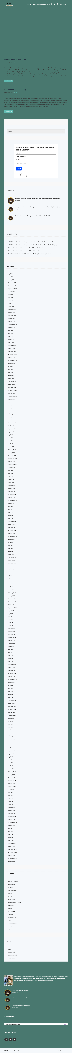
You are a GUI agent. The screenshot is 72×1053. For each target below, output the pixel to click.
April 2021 (10, 443)
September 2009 (12, 858)
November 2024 (12, 318)
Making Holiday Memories (15, 59)
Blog (61, 1050)
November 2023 (12, 354)
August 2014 (11, 682)
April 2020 (11, 479)
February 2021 (12, 449)
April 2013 (10, 730)
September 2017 (12, 572)
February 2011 (11, 807)
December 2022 (12, 387)
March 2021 (11, 446)
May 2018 (10, 548)
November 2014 (12, 673)
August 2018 (11, 539)
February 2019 (12, 521)
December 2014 (12, 670)
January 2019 (11, 524)
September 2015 (12, 643)
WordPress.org (12, 958)
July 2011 (10, 792)
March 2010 (11, 840)
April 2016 (10, 622)
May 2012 (10, 763)
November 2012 (12, 745)
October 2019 (11, 497)
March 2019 (11, 518)
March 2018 (11, 554)
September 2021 (12, 429)
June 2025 (10, 297)
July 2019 (10, 506)
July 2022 (10, 402)
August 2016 (11, 610)
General (10, 893)
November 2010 (12, 816)
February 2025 (12, 309)
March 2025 (11, 306)
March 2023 (11, 378)
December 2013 (12, 706)
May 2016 (10, 619)
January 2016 (11, 631)
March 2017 (11, 590)
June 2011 (10, 795)
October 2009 (11, 855)
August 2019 (11, 503)
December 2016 (12, 599)
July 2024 (10, 330)
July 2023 (10, 366)
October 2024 (11, 321)
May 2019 (10, 512)
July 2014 (10, 685)
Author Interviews (13, 881)
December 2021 (12, 420)
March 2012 (11, 768)
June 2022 (10, 405)
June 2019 (10, 509)
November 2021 (12, 423)
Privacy (66, 1050)
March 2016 (11, 625)
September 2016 (12, 607)
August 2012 (11, 754)
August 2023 (11, 363)
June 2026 (10, 276)
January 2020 (11, 488)
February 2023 (12, 381)
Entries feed (11, 952)
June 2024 (10, 333)
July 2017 (10, 578)
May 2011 (10, 798)
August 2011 (11, 789)
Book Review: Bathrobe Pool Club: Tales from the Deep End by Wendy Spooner (29, 253)
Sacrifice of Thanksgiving (15, 90)
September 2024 (12, 324)
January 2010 (11, 846)
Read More (8, 81)
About (57, 1050)
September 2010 (12, 822)
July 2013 (10, 721)
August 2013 (11, 718)
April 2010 (11, 837)
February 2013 (12, 736)
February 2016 (12, 628)
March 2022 (11, 411)
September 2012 (12, 751)
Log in (9, 949)
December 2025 (12, 282)
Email (18, 160)
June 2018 (10, 545)
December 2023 (12, 351)
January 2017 (11, 596)
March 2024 (11, 342)
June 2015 (10, 652)
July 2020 (10, 470)
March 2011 (11, 804)
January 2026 (11, 279)
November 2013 (12, 709)
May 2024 (10, 336)
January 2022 (11, 417)
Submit (19, 168)
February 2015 (12, 664)
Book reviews (11, 884)
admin (14, 62)
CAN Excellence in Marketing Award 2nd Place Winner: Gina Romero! (26, 250)
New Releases (11, 911)
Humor (10, 896)
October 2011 (11, 783)
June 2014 (10, 688)
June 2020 (10, 473)
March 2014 (11, 697)
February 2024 (12, 345)
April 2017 (10, 587)
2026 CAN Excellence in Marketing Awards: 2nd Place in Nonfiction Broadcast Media (30, 241)
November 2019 (12, 494)
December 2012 (12, 742)
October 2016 (11, 604)
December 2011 (12, 777)
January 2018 (11, 560)
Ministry (10, 908)
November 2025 (12, 285)
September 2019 (12, 500)
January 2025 (11, 312)
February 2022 (12, 414)
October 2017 (11, 569)
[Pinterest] (51, 4)
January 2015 (11, 667)
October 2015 (11, 640)
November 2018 (12, 530)
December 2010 (12, 813)
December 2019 (12, 491)
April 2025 (11, 303)
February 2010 (12, 843)
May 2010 (10, 834)
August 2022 (11, 399)
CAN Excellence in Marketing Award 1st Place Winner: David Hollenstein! (27, 247)
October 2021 (11, 426)
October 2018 (11, 533)
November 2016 (12, 601)
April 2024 (11, 339)
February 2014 (12, 700)
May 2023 (10, 372)
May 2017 (10, 584)
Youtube (10, 929)
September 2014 (12, 679)
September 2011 (12, 786)
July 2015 (10, 649)
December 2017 (12, 563)
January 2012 (11, 774)
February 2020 (12, 485)
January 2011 (11, 810)
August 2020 (11, 467)
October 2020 (11, 461)
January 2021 (11, 452)
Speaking (10, 914)
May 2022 (10, 408)
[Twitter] (54, 4)
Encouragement (12, 890)
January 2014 (11, 703)
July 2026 (10, 273)
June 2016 (10, 616)
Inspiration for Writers (14, 902)
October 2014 (11, 676)
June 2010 (10, 831)
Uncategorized (12, 917)
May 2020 (10, 476)
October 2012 (11, 748)
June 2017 (10, 581)
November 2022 (12, 390)
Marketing (11, 905)
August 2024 (11, 327)
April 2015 (10, 658)
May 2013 (10, 727)
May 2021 (10, 440)
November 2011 (12, 780)
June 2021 (10, 437)
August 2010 (11, 825)
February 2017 (12, 593)
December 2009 (12, 849)
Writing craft (11, 926)
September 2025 (12, 288)
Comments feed (12, 955)
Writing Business (12, 923)
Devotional (11, 887)
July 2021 (10, 435)
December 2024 (12, 315)
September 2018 (12, 536)
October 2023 (11, 357)
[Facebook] (57, 4)
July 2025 (10, 294)
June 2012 (10, 760)
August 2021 (11, 432)
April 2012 (10, 765)
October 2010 (11, 819)
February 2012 (12, 771)
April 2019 (10, 515)
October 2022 (11, 393)
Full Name (19, 153)
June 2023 (10, 369)
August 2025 (11, 291)
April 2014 (10, 694)
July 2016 (10, 613)
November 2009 (12, 852)
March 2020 (11, 482)
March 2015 (11, 661)
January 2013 (11, 739)
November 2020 (12, 458)
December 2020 (12, 455)
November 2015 (12, 637)
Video (9, 920)
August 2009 (11, 861)
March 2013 (11, 733)
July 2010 (10, 828)
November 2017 (12, 566)
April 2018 (10, 551)
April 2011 (10, 801)
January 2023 (11, 384)
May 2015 (10, 655)
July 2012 (10, 757)
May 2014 (10, 691)
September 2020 (12, 464)
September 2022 (12, 396)
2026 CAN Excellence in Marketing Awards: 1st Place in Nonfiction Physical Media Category (32, 244)
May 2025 (10, 300)
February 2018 (12, 557)
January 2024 (11, 348)
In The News (11, 899)
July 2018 (10, 542)
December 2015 (12, 634)
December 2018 (12, 527)
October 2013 (11, 712)
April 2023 (11, 375)
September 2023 (12, 360)
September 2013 (12, 715)
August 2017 (11, 575)
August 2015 (11, 646)
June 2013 (10, 724)
